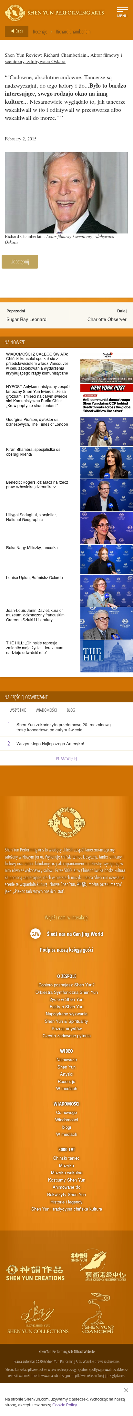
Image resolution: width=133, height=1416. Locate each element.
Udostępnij (20, 261)
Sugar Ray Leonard (26, 319)
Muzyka (66, 1165)
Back (19, 31)
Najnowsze (66, 1059)
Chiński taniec (66, 1158)
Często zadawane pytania (67, 1036)
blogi (66, 1127)
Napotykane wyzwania (66, 1014)
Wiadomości (46, 710)
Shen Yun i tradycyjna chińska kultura (66, 1209)
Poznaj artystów (67, 1028)
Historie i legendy (66, 1202)
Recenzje (40, 31)
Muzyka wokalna (66, 1172)
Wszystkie (18, 710)
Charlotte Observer (107, 319)
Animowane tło (66, 1187)
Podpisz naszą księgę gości (66, 949)
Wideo (66, 1051)
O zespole (66, 976)
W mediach (66, 1088)
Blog (71, 710)
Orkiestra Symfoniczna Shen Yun (67, 992)
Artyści (66, 1074)
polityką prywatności (104, 1369)
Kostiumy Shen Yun (66, 1180)
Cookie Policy (64, 1405)
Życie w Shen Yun (66, 999)
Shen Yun (66, 1067)
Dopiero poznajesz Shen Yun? (66, 985)
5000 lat (66, 1149)
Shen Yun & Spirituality (66, 1021)
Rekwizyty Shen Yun (66, 1194)
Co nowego (66, 1112)
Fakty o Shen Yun (66, 1007)
